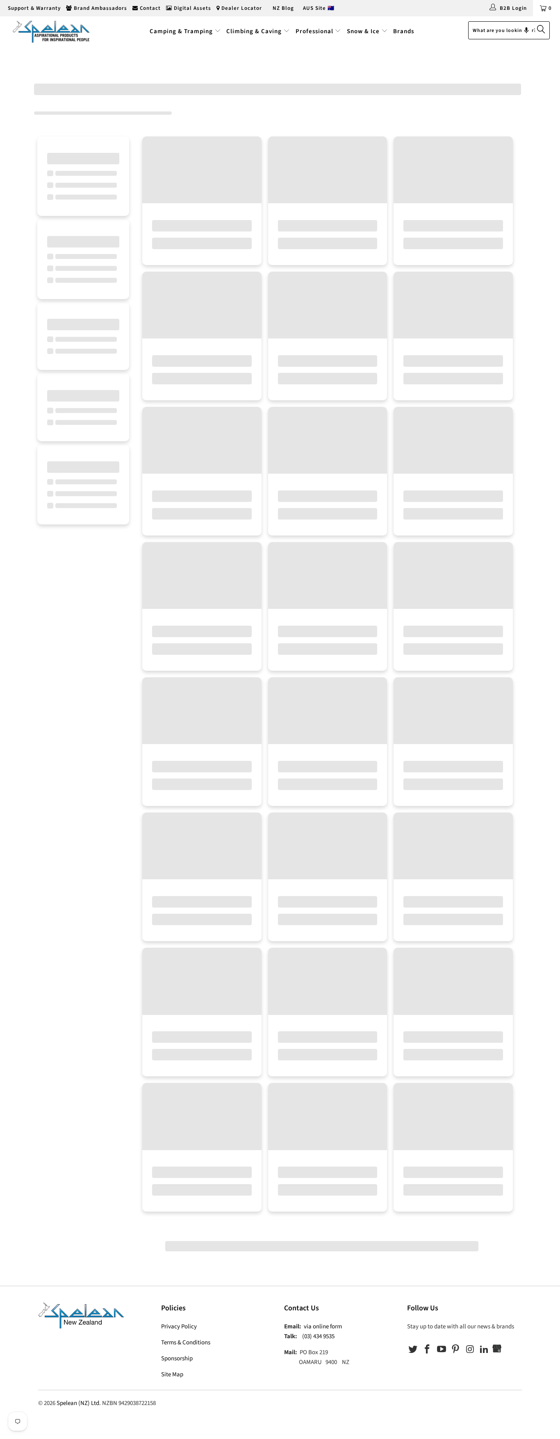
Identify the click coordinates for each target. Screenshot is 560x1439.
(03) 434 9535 (318, 1336)
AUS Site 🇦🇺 (319, 8)
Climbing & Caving (254, 31)
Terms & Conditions (185, 1342)
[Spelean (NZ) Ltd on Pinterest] (456, 1349)
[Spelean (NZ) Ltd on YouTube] (441, 1349)
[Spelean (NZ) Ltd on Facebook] (427, 1349)
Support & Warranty (33, 8)
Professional (314, 31)
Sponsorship (177, 1358)
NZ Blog (282, 8)
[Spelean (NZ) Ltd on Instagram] (470, 1349)
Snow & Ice (363, 31)
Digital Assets (191, 8)
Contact (149, 8)
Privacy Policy (179, 1326)
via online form (323, 1326)
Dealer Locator (241, 8)
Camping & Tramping (181, 31)
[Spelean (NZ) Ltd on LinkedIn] (484, 1349)
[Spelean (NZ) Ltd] (49, 31)
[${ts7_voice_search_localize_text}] (526, 30)
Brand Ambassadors (99, 8)
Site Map (172, 1374)
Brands (403, 31)
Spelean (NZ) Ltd (78, 1403)
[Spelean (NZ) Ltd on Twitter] (413, 1349)
